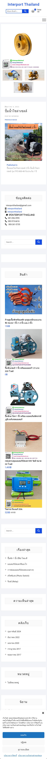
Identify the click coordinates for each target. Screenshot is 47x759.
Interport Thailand (23, 4)
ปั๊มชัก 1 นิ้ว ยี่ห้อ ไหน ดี (17, 558)
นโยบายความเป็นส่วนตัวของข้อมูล (30, 755)
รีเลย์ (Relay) (13, 581)
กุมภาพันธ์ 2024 (14, 631)
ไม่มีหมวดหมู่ (13, 682)
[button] (43, 713)
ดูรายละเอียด (23, 749)
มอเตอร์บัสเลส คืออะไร (17, 564)
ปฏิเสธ (23, 742)
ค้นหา (25, 11)
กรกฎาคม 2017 (14, 649)
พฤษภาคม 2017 (14, 655)
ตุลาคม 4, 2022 (12, 107)
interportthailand (14, 208)
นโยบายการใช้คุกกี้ (10, 755)
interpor (15, 116)
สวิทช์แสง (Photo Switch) (18, 576)
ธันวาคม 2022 (13, 637)
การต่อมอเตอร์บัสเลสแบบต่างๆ (21, 570)
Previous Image (11, 120)
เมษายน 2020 (13, 643)
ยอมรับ (23, 735)
